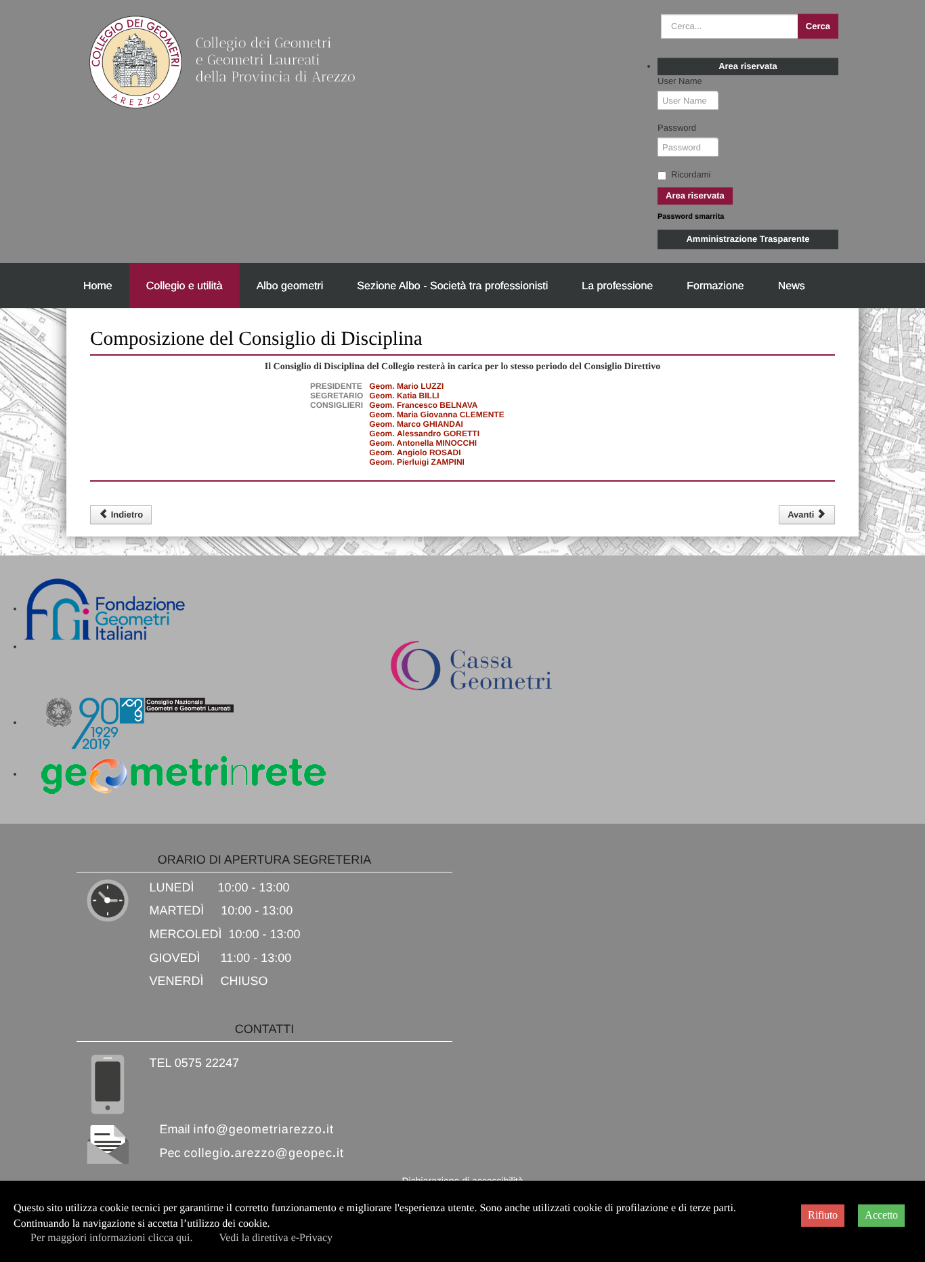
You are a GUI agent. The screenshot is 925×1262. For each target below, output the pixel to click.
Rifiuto (823, 1215)
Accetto (881, 1215)
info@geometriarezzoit (264, 1129)
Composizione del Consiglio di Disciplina (256, 339)
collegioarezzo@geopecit (264, 1153)
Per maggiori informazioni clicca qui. (111, 1238)
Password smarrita (691, 217)
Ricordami (691, 174)
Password (677, 128)
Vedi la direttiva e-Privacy (275, 1238)
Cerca (818, 26)
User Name (680, 81)
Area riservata (747, 66)
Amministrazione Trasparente (747, 239)
